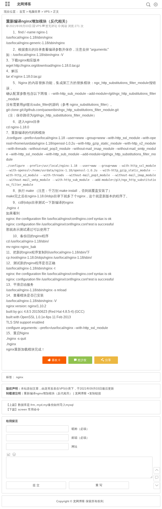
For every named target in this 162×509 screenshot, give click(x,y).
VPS (47, 11)
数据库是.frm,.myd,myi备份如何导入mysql (45, 404)
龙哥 (47, 388)
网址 (74, 446)
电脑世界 (34, 11)
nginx (19, 377)
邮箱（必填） (80, 437)
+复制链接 (94, 393)
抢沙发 (82, 360)
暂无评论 (51, 26)
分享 (108, 360)
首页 (22, 11)
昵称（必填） (80, 428)
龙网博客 (24, 4)
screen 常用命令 (29, 409)
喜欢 (56, 360)
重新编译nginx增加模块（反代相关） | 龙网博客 (55, 393)
